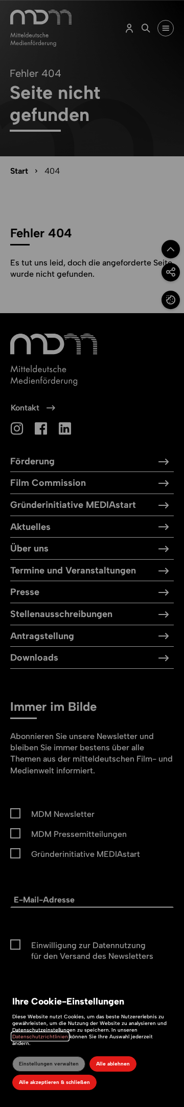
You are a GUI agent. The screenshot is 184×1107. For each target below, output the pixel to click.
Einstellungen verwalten (49, 1063)
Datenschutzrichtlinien (40, 1036)
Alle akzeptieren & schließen (54, 1082)
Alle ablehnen (113, 1063)
